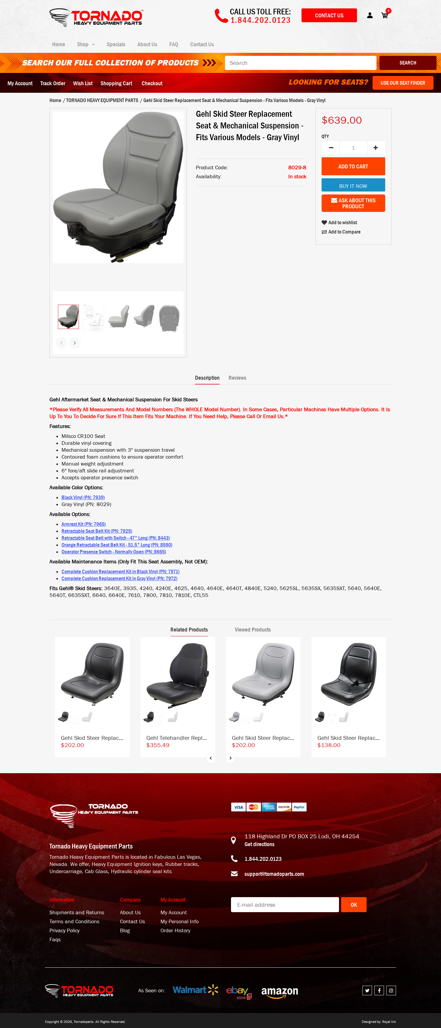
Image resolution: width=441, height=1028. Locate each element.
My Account (20, 83)
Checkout (152, 83)
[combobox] (300, 63)
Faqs (55, 939)
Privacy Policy (65, 930)
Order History (175, 930)
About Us (130, 912)
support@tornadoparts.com (274, 873)
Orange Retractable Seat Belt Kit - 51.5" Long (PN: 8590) (117, 545)
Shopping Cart (116, 83)
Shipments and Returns (77, 912)
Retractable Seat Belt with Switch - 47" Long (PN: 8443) (116, 538)
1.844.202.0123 (263, 858)
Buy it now (353, 186)
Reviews (237, 377)
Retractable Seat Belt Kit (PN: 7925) (97, 531)
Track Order (52, 83)
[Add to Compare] (122, 647)
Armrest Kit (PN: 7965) (84, 524)
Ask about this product (357, 203)
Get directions (259, 844)
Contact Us (329, 15)
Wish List (82, 83)
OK (354, 904)
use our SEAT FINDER (403, 83)
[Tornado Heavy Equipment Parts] (96, 25)
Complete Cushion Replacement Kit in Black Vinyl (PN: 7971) (121, 571)
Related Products (189, 629)
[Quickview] (122, 671)
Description (207, 377)
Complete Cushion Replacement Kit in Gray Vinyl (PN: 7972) (120, 578)
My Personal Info (179, 921)
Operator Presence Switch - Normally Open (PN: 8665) (114, 552)
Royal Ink (389, 1022)
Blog (125, 930)
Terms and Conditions (74, 921)
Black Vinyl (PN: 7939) (83, 497)
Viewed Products (253, 629)
